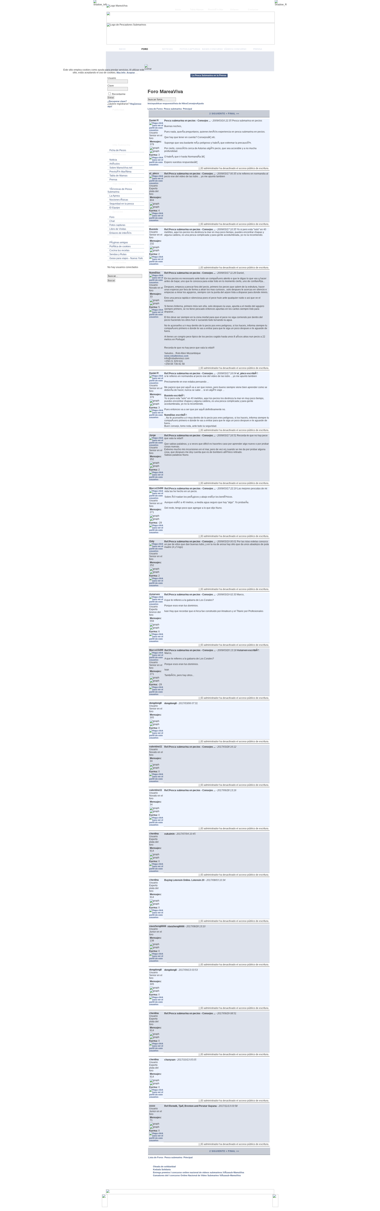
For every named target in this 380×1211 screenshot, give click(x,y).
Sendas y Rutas (117, 254)
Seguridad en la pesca (121, 203)
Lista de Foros (155, 109)
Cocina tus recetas (119, 250)
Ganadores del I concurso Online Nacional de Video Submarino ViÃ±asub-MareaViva (197, 1175)
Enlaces (234, 9)
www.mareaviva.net (191, 1199)
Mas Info (121, 72)
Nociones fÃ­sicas (118, 199)
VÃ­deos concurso (235, 49)
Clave (110, 85)
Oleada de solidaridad (164, 1166)
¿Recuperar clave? (117, 101)
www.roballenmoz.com (176, 356)
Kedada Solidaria (162, 1169)
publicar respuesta (163, 103)
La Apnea (114, 195)
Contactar (253, 9)
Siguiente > (219, 113)
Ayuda (200, 103)
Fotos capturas (190, 49)
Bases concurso (212, 49)
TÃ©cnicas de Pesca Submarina (119, 190)
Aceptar (131, 72)
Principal (187, 109)
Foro (145, 49)
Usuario (111, 78)
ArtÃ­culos (114, 163)
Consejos (192, 103)
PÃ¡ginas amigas (118, 242)
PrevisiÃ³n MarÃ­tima (120, 171)
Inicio (178, 9)
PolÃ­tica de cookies (120, 246)
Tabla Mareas (196, 9)
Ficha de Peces (117, 150)
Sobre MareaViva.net (120, 167)
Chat (112, 221)
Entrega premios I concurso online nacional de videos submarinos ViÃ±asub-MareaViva (198, 1172)
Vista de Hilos (180, 103)
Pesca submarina (173, 109)
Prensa (257, 49)
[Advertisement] (190, 61)
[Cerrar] (150, 67)
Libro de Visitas (117, 229)
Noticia (113, 159)
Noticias (167, 49)
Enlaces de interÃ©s (120, 233)
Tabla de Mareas (118, 175)
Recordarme (118, 94)
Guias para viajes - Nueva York (126, 258)
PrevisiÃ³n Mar (215, 9)
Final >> (233, 113)
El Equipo (114, 207)
